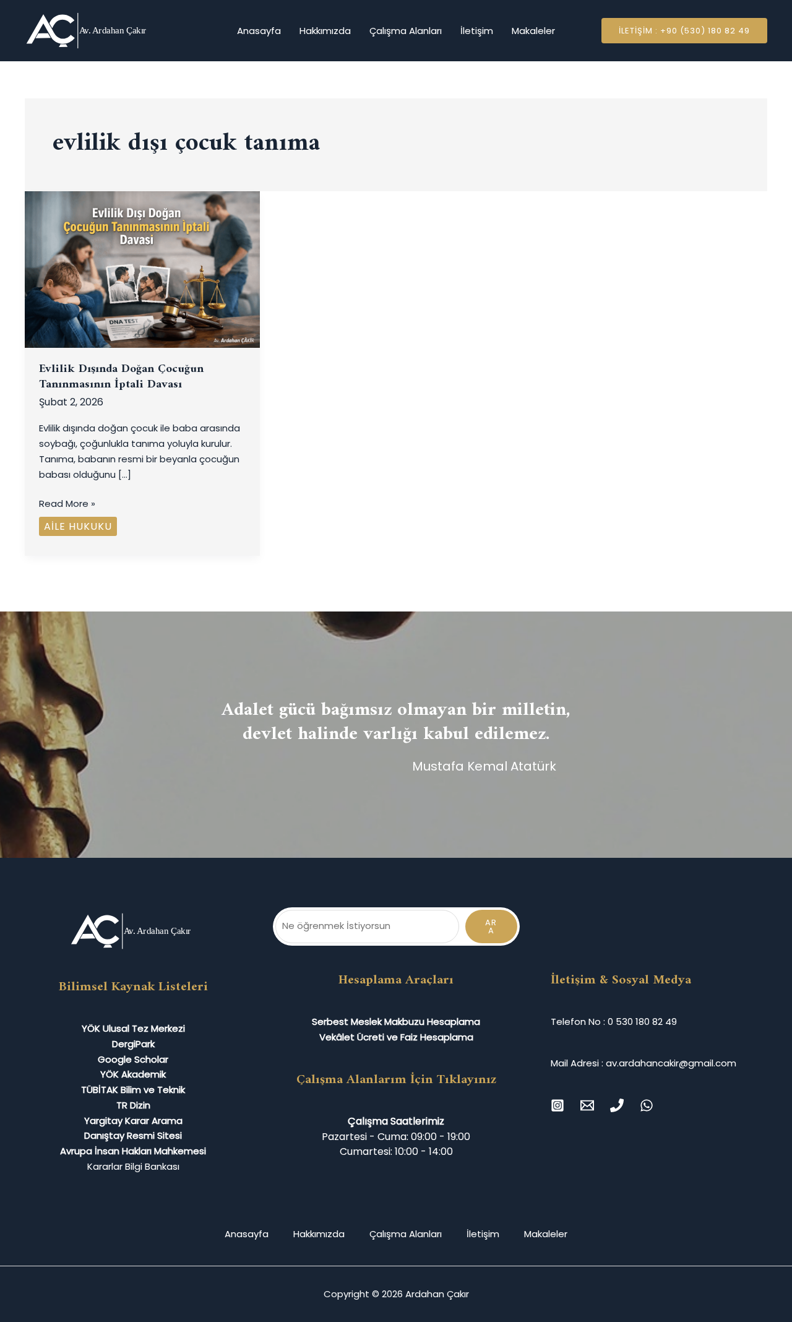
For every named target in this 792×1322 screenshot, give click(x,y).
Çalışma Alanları (405, 30)
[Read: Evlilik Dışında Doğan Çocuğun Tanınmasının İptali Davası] (142, 268)
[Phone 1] (617, 1105)
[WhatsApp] (646, 1105)
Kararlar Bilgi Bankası (133, 1166)
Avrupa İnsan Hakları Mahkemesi (133, 1150)
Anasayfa (259, 30)
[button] (684, 30)
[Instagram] (557, 1105)
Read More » (67, 503)
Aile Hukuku (78, 526)
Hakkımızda (325, 30)
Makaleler (533, 30)
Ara (491, 926)
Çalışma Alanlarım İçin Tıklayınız (396, 1079)
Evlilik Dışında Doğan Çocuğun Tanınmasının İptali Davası (121, 377)
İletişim (476, 30)
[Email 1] (587, 1105)
